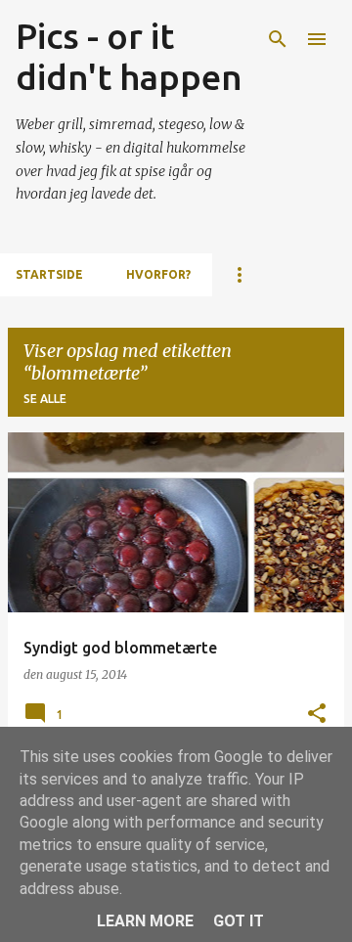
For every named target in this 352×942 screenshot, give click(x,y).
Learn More (145, 921)
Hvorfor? (158, 274)
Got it (238, 921)
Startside (49, 274)
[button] (317, 714)
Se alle (44, 398)
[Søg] (277, 39)
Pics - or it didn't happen (129, 56)
